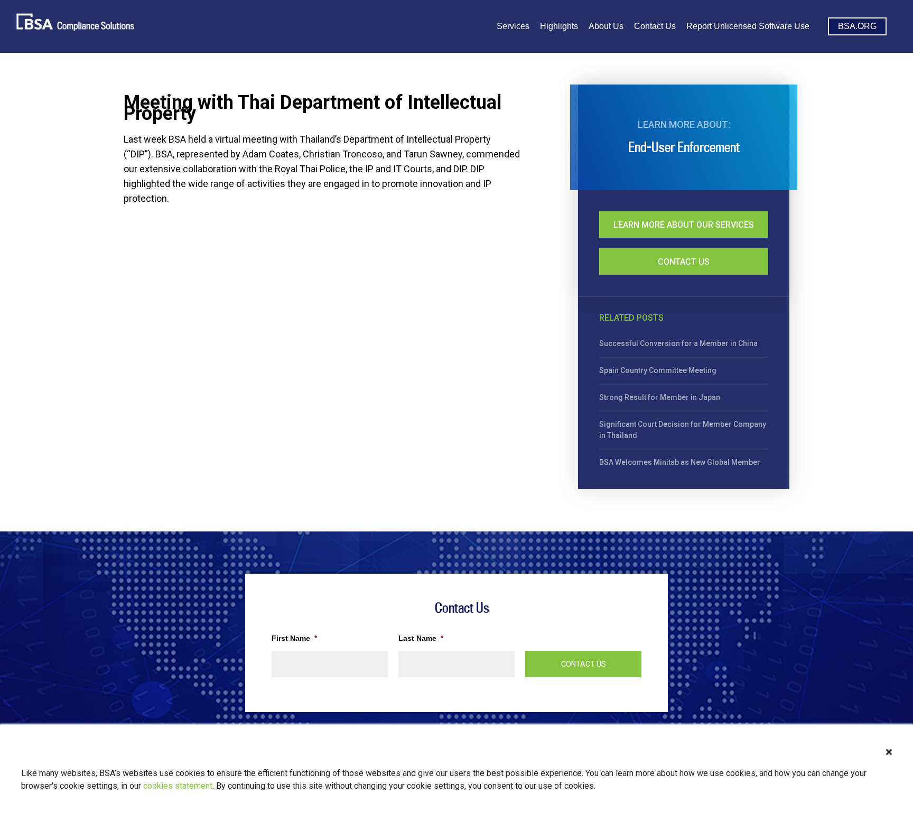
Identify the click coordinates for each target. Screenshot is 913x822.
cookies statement (177, 786)
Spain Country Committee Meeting (657, 370)
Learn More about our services (683, 225)
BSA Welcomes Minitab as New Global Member (679, 462)
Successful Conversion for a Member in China (678, 343)
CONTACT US (583, 664)
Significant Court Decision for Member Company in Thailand (682, 430)
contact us (684, 262)
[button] (889, 752)
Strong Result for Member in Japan (659, 397)
